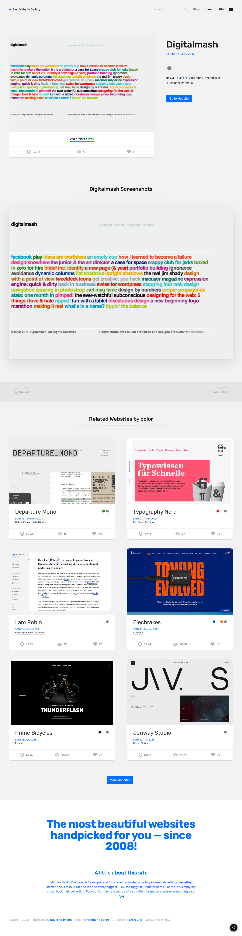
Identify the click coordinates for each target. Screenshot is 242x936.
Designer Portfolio (180, 83)
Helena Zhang (22, 522)
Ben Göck (138, 522)
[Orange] (221, 621)
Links (209, 9)
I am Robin (28, 622)
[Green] (103, 511)
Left (181, 77)
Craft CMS (136, 919)
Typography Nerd (155, 511)
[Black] (99, 732)
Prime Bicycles (33, 733)
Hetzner (92, 919)
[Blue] (214, 621)
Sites (196, 9)
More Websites (120, 780)
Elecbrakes (147, 622)
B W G (26, 9)
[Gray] (169, 68)
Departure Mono (35, 511)
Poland (18, 743)
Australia (138, 632)
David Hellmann (61, 919)
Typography (195, 77)
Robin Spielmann (24, 632)
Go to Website (179, 98)
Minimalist (213, 77)
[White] (221, 511)
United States (39, 522)
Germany (150, 522)
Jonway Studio (152, 733)
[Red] (217, 511)
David (66, 882)
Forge (105, 919)
